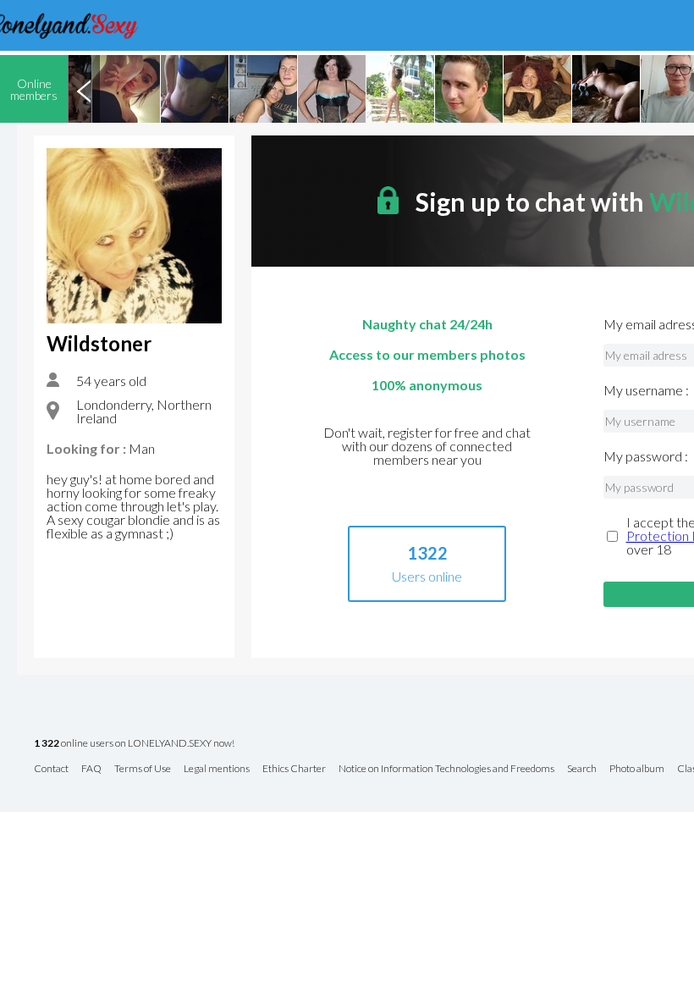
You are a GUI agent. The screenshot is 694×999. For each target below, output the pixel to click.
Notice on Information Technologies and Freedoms (446, 769)
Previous (84, 89)
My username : (646, 390)
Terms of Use (142, 769)
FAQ (91, 769)
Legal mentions (217, 769)
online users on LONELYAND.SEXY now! (134, 743)
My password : (645, 456)
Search (582, 769)
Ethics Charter (294, 769)
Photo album (636, 769)
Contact (51, 769)
